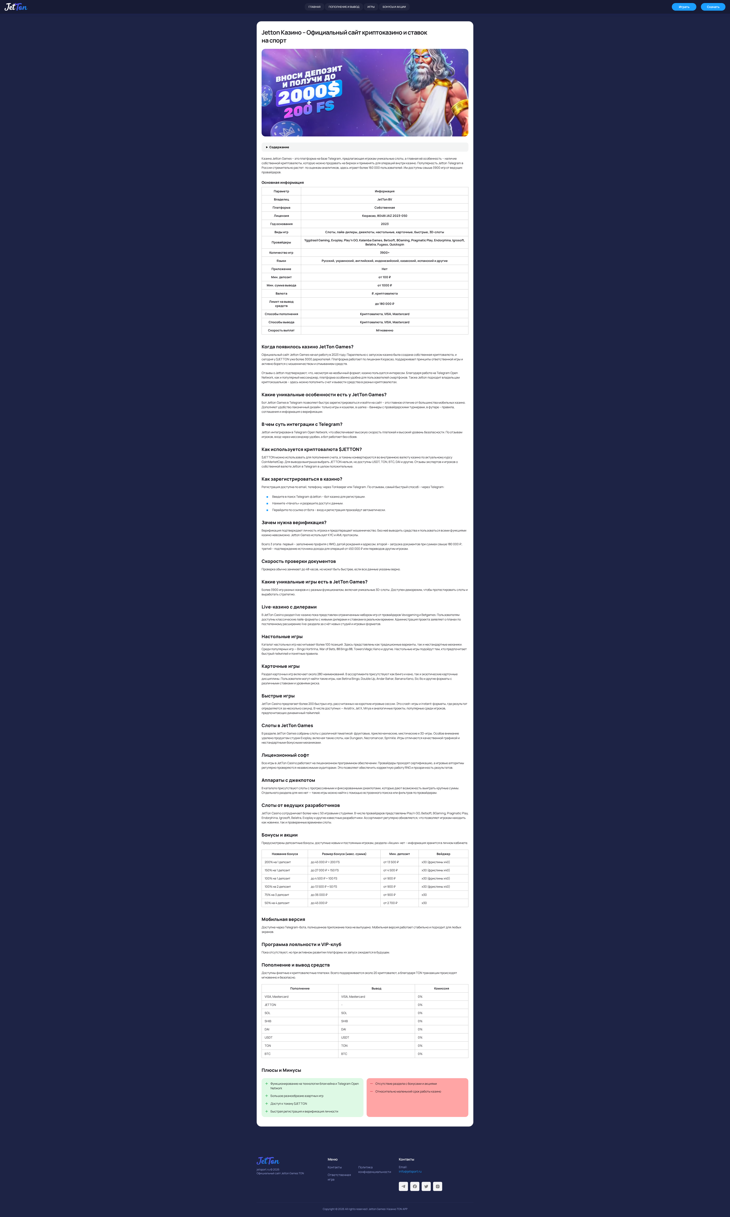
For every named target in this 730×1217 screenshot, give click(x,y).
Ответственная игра (339, 1177)
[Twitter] (426, 1186)
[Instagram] (437, 1186)
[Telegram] (403, 1186)
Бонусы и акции (394, 7)
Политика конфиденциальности (372, 1169)
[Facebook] (414, 1186)
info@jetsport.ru (410, 1171)
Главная (315, 7)
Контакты (335, 1167)
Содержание (279, 147)
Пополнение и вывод (344, 7)
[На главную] (16, 7)
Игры (371, 7)
